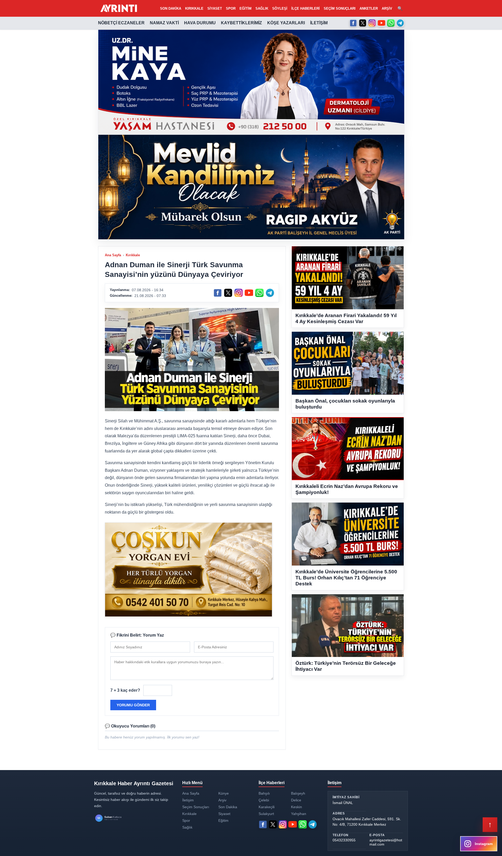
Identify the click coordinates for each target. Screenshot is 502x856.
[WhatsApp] (391, 23)
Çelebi (264, 800)
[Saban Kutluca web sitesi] (113, 818)
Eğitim (245, 8)
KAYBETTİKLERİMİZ (241, 23)
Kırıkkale (194, 8)
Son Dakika (170, 8)
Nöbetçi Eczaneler (121, 23)
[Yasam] (251, 82)
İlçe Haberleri (305, 8)
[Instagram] (372, 23)
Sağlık (261, 8)
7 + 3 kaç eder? (125, 690)
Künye (223, 793)
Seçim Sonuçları (340, 8)
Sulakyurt (266, 814)
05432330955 (344, 840)
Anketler (369, 8)
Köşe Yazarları (286, 23)
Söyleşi (279, 8)
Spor (231, 8)
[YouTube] (381, 23)
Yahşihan (298, 814)
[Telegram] (400, 23)
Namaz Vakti (164, 23)
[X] (362, 23)
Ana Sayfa (113, 255)
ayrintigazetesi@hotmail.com (385, 842)
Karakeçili (267, 807)
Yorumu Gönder (133, 705)
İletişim (319, 23)
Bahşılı (264, 793)
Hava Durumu (200, 23)
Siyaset (214, 8)
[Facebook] (353, 23)
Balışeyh (298, 793)
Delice (296, 800)
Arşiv (387, 8)
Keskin (296, 807)
